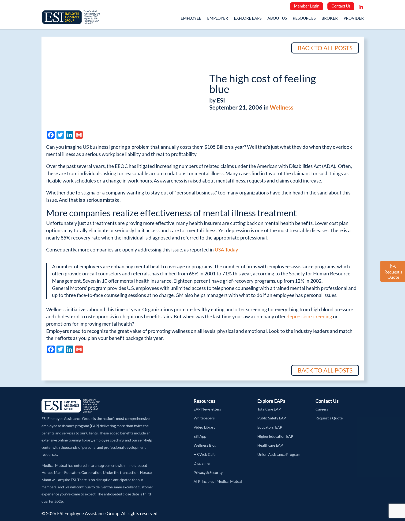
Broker (330, 19)
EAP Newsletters (207, 409)
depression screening (310, 316)
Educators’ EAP (269, 427)
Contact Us (340, 6)
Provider (354, 19)
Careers (321, 409)
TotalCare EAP (269, 409)
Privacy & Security (208, 472)
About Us (277, 19)
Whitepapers (204, 418)
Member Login (306, 6)
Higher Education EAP (275, 436)
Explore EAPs (248, 19)
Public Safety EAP (271, 418)
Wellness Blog (205, 445)
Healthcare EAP (270, 445)
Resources (304, 19)
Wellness (281, 107)
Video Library (204, 427)
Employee (191, 19)
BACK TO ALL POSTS (325, 47)
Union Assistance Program (278, 454)
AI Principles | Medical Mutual (218, 481)
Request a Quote (329, 418)
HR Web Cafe (204, 454)
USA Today (226, 249)
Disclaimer (202, 463)
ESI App (200, 436)
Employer (217, 19)
